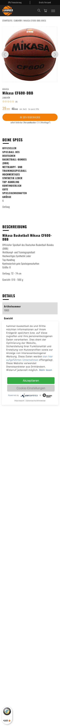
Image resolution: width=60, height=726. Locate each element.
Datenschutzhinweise (36, 400)
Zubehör (18, 20)
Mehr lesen (45, 369)
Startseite (7, 20)
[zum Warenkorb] (45, 10)
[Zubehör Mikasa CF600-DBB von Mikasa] (30, 54)
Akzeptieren (31, 380)
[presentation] (5, 54)
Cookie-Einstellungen (30, 388)
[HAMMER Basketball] (7, 10)
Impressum (19, 400)
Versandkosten (30, 122)
